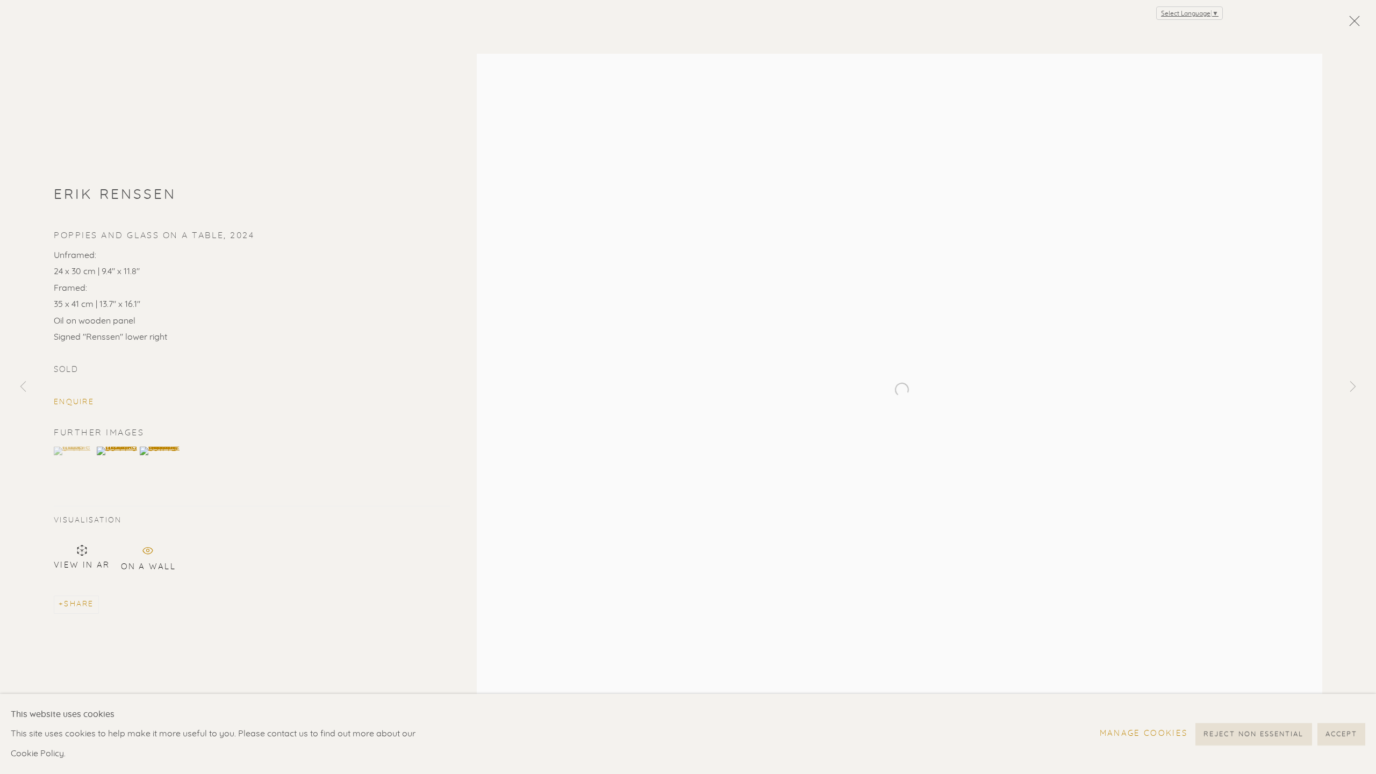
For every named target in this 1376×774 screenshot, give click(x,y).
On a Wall (148, 565)
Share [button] (79, 604)
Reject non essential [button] (1253, 733)
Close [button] (1352, 24)
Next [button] (1353, 387)
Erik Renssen (115, 195)
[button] (74, 451)
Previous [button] (23, 387)
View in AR (82, 565)
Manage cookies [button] (1144, 733)
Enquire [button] (74, 402)
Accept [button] (1341, 733)
